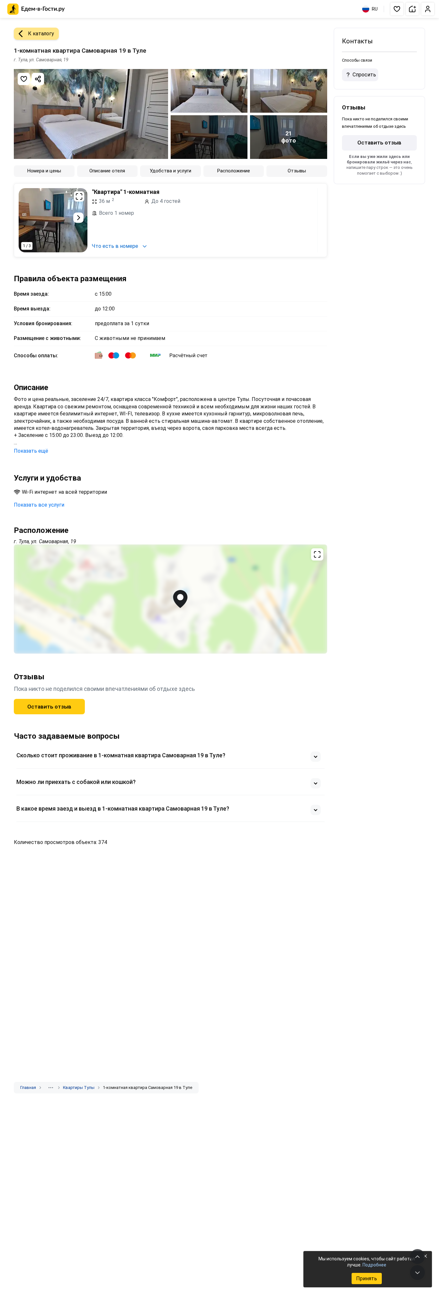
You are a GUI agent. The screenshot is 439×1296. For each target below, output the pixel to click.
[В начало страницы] (417, 1256)
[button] (396, 9)
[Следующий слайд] (78, 218)
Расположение (233, 171)
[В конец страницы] (417, 1272)
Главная (28, 1087)
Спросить (364, 75)
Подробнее (374, 1264)
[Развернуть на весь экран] (79, 196)
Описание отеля (107, 171)
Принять (366, 1278)
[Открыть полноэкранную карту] (170, 599)
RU (375, 9)
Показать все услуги (39, 505)
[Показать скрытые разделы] (51, 1088)
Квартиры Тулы (78, 1087)
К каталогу (41, 33)
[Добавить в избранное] (24, 79)
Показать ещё (31, 451)
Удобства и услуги (170, 171)
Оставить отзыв (49, 706)
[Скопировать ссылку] (38, 79)
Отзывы (297, 171)
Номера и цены (44, 171)
